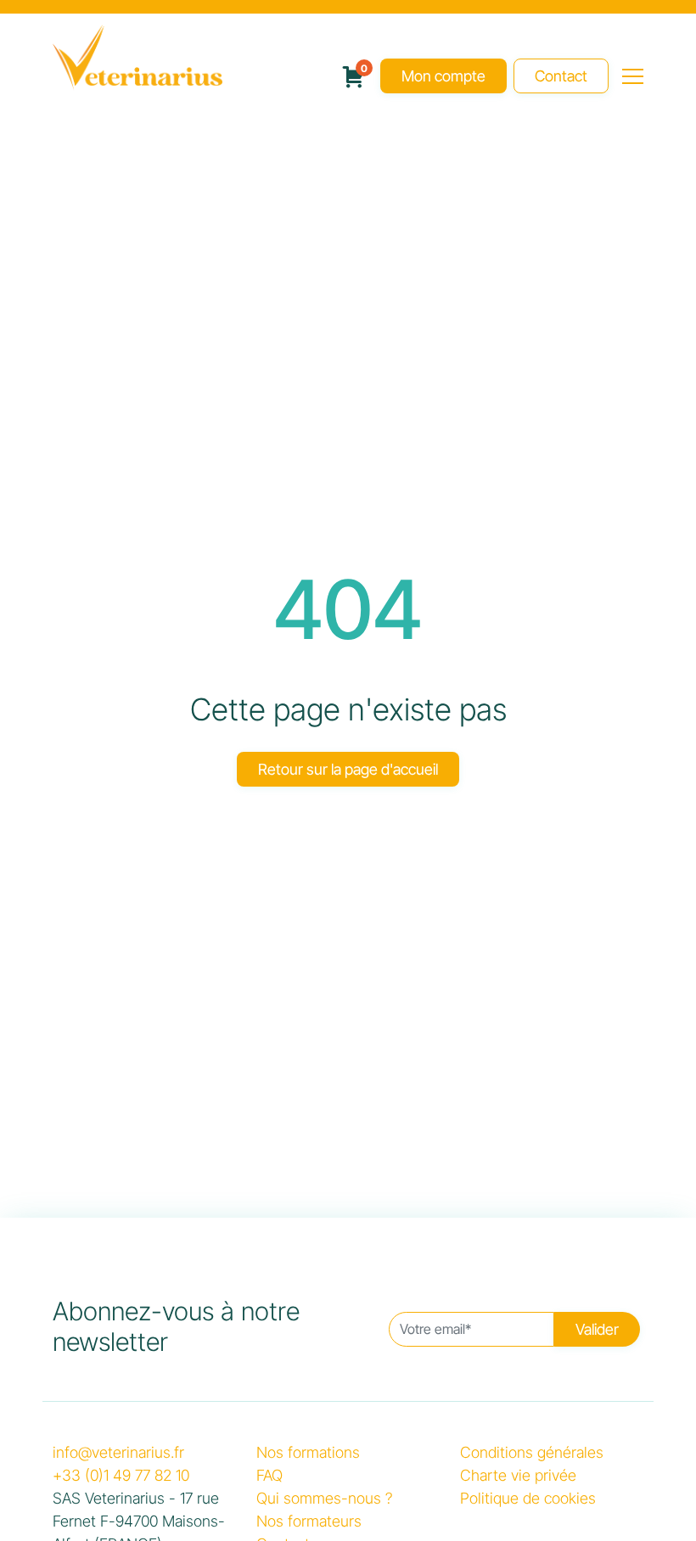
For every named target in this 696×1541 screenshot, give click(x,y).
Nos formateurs (309, 1523)
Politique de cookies (528, 1500)
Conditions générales (531, 1454)
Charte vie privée (518, 1477)
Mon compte (443, 78)
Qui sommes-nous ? (324, 1500)
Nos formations (308, 1454)
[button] (632, 76)
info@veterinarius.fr (118, 1454)
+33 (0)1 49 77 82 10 (121, 1477)
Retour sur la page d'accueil (348, 771)
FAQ (269, 1477)
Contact (561, 78)
